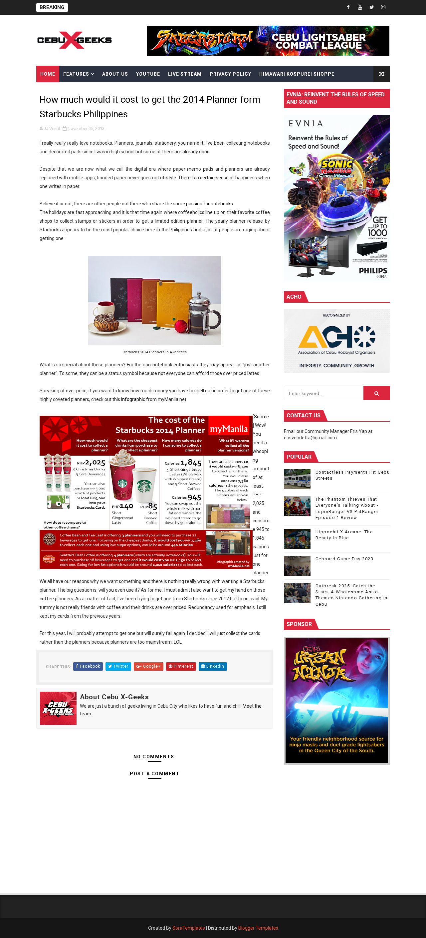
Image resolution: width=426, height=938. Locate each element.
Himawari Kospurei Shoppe (296, 74)
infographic (133, 399)
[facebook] (348, 7)
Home (47, 74)
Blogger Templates (258, 928)
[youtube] (360, 7)
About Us (115, 74)
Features (76, 74)
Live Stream (185, 74)
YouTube (148, 74)
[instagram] (383, 7)
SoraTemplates (188, 928)
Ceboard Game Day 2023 (345, 558)
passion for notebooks (209, 203)
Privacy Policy (230, 74)
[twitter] (372, 7)
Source (261, 416)
